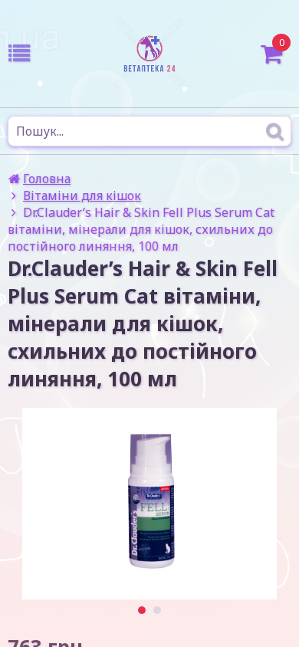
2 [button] (157, 610)
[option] (149, 503)
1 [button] (142, 610)
